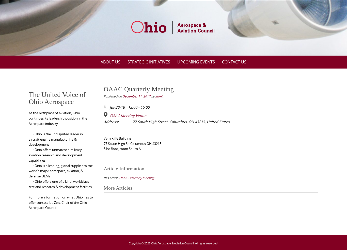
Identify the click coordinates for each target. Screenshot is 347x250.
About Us (110, 62)
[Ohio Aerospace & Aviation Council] (173, 26)
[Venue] (106, 114)
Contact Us (234, 62)
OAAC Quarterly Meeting (136, 178)
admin (159, 96)
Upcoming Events (196, 62)
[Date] (106, 106)
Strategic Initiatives (149, 62)
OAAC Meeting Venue (128, 115)
